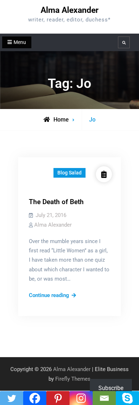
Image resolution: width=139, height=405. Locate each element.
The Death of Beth (56, 202)
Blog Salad (69, 173)
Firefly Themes (73, 379)
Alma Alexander (69, 10)
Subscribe (110, 388)
